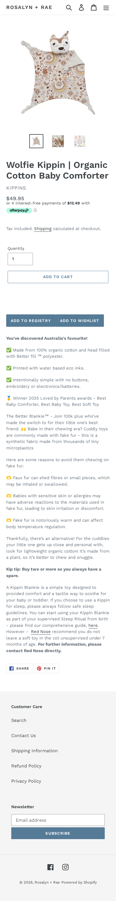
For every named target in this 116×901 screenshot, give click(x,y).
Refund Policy (26, 766)
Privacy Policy (26, 781)
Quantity (16, 248)
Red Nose (41, 631)
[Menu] (106, 7)
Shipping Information (34, 750)
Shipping (43, 228)
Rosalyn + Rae (29, 7)
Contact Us (23, 735)
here (93, 625)
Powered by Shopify (79, 882)
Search (18, 720)
